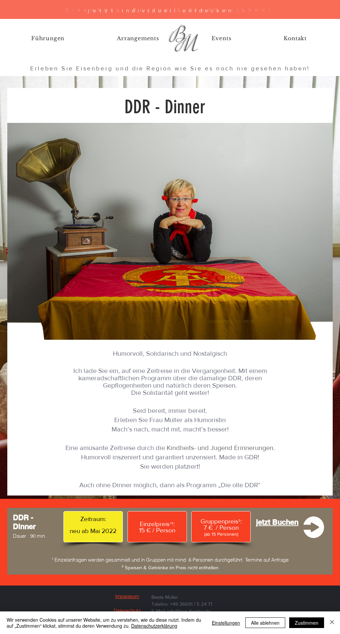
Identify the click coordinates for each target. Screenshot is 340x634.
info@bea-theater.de (189, 611)
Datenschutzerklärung (154, 625)
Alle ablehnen (265, 622)
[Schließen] (332, 623)
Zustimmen (306, 622)
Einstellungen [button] (226, 622)
